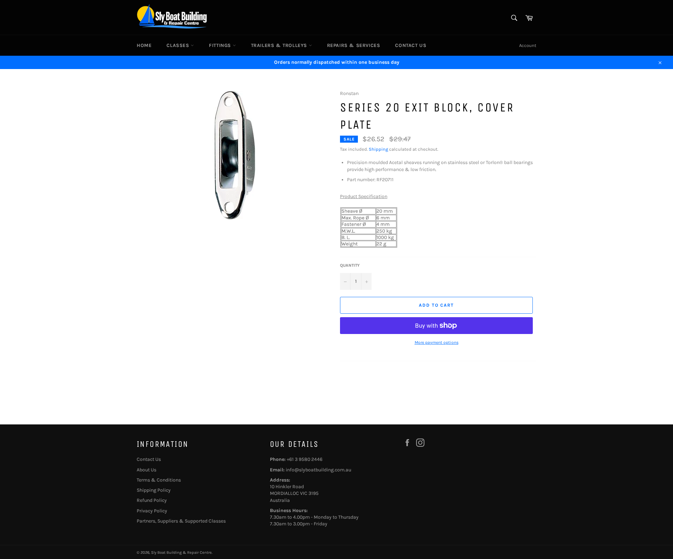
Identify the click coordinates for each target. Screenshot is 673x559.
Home (144, 45)
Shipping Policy (154, 490)
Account (527, 45)
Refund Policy (152, 500)
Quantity (350, 265)
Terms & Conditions (159, 480)
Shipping (378, 149)
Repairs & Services (353, 45)
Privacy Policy (152, 511)
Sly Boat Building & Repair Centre (181, 552)
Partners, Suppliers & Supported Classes (181, 521)
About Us (146, 470)
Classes (178, 45)
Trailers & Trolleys (280, 45)
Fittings (220, 45)
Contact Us (410, 45)
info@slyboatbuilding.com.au (318, 470)
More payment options (436, 342)
